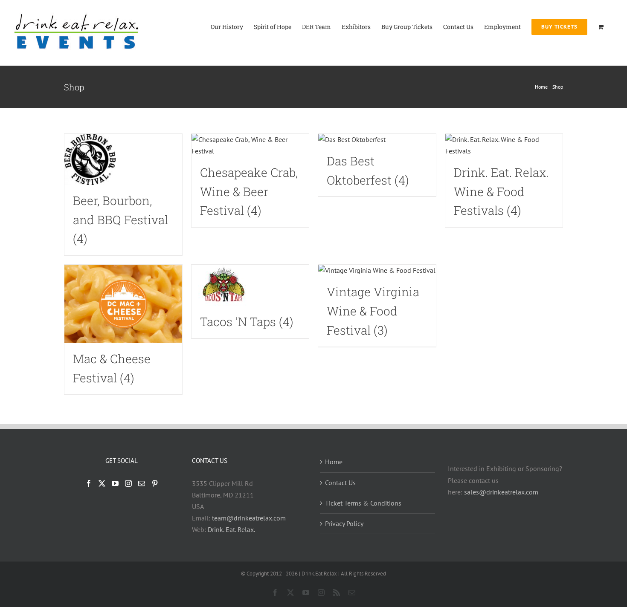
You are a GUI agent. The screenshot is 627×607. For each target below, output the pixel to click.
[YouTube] (115, 483)
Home (334, 461)
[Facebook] (88, 483)
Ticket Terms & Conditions (363, 503)
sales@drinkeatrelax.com (501, 492)
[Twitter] (102, 483)
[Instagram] (128, 483)
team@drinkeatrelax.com (249, 518)
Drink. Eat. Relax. (231, 529)
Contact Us (340, 482)
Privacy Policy (344, 523)
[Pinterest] (154, 483)
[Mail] (141, 483)
